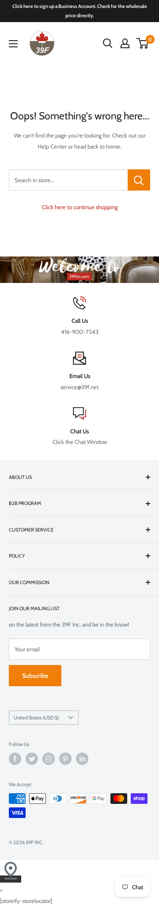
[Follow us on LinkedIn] (82, 759)
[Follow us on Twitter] (32, 759)
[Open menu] (13, 43)
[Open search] (108, 43)
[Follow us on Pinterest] (65, 759)
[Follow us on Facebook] (15, 759)
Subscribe (35, 676)
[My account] (125, 43)
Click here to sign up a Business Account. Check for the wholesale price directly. (79, 11)
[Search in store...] (139, 180)
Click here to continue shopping (79, 206)
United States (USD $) (36, 718)
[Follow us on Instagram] (48, 759)
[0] (142, 43)
